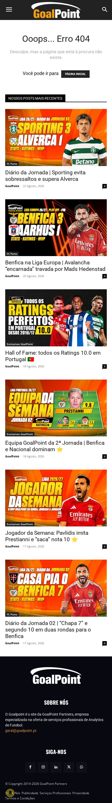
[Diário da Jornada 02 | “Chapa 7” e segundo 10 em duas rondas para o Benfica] (56, 588)
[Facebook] (30, 767)
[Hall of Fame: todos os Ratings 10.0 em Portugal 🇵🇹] (56, 317)
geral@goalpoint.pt (20, 731)
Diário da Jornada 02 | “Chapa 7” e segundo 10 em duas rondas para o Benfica (48, 629)
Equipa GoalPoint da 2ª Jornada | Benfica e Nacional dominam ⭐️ (54, 446)
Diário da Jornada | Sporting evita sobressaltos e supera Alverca (45, 175)
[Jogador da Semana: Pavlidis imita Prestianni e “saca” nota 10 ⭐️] (56, 498)
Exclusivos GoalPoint (20, 344)
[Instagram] (43, 767)
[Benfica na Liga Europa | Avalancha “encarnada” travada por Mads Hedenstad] (56, 227)
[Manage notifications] (10, 793)
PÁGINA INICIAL (75, 74)
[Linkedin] (56, 767)
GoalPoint (12, 186)
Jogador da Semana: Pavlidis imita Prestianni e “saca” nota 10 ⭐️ (46, 536)
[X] (69, 767)
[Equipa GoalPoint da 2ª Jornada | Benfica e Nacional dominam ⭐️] (56, 408)
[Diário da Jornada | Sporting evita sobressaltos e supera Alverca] (56, 137)
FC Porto (12, 164)
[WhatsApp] (82, 767)
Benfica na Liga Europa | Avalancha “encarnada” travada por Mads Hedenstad (55, 265)
